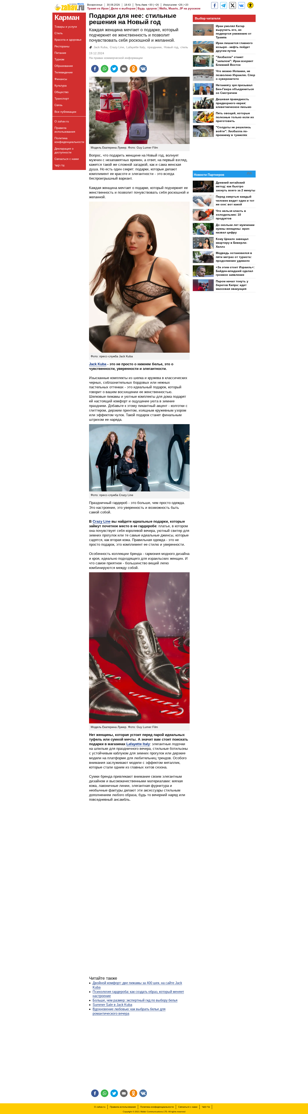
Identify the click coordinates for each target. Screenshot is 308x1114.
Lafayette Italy (135, 47)
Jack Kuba (100, 47)
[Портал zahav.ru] (241, 5)
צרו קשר (59, 165)
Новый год (171, 47)
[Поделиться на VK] (143, 69)
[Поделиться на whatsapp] (104, 69)
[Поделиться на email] (124, 69)
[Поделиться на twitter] (114, 69)
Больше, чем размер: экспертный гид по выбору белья (135, 1000)
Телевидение (63, 72)
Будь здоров (147, 8)
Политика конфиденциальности (69, 140)
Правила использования (64, 129)
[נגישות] (250, 5)
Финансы (60, 79)
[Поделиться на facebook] (95, 69)
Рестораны (61, 46)
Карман (66, 17)
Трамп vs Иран (98, 8)
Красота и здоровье (68, 39)
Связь (58, 105)
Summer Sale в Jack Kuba (112, 1004)
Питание (60, 52)
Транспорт (61, 98)
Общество (61, 92)
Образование (63, 65)
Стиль (58, 33)
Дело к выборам (123, 8)
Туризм (59, 59)
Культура (60, 85)
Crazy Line (117, 47)
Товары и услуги (65, 26)
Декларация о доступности (64, 150)
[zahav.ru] (214, 5)
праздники (154, 47)
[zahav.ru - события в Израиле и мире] (223, 5)
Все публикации (65, 111)
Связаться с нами (66, 159)
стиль (184, 47)
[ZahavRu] (232, 5)
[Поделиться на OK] (133, 69)
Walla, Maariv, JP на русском (179, 8)
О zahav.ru (61, 121)
